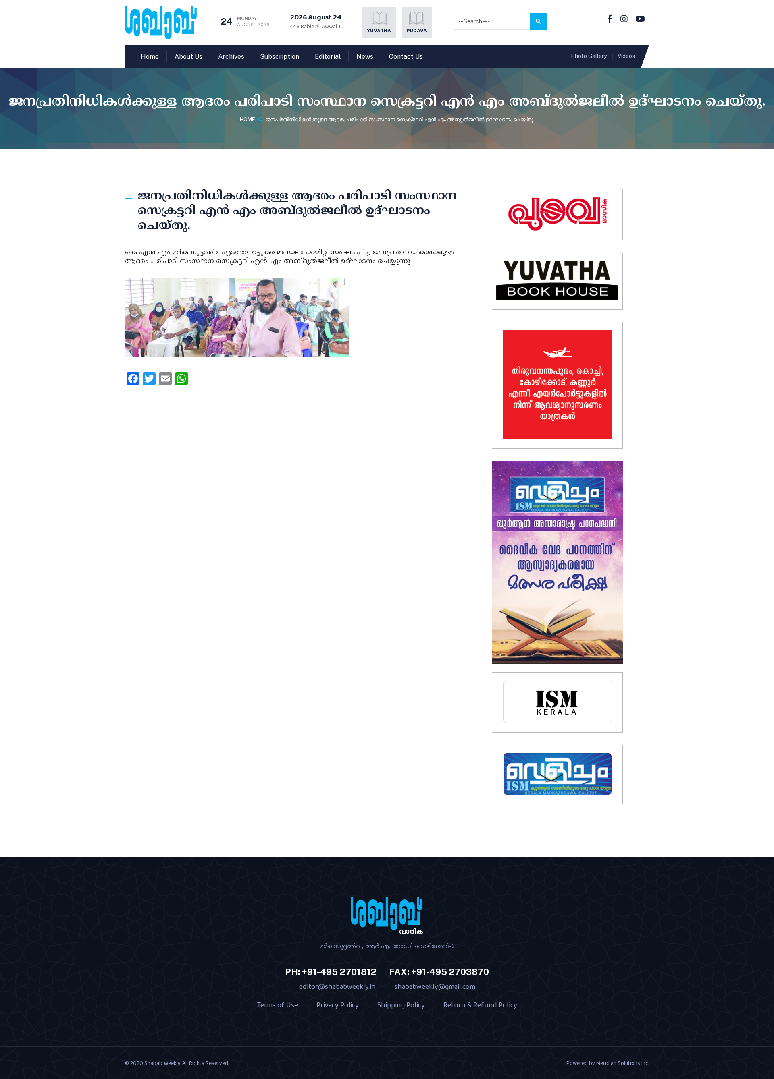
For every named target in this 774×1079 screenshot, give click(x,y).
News (364, 56)
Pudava (416, 30)
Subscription (279, 56)
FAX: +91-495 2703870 (439, 972)
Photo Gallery (589, 56)
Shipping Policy (401, 1005)
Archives (231, 56)
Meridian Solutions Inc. (622, 1063)
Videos (626, 56)
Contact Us (406, 56)
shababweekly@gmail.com (434, 986)
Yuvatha (379, 30)
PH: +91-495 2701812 (331, 972)
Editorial (328, 56)
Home (150, 56)
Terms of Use (277, 1005)
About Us (188, 56)
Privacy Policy (337, 1005)
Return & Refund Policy (480, 1005)
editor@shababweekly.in (337, 986)
